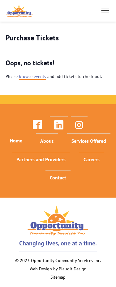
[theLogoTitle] (19, 11)
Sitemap (58, 277)
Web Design (41, 269)
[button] (105, 10)
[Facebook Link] (37, 125)
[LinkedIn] (59, 125)
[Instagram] (79, 125)
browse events (32, 76)
